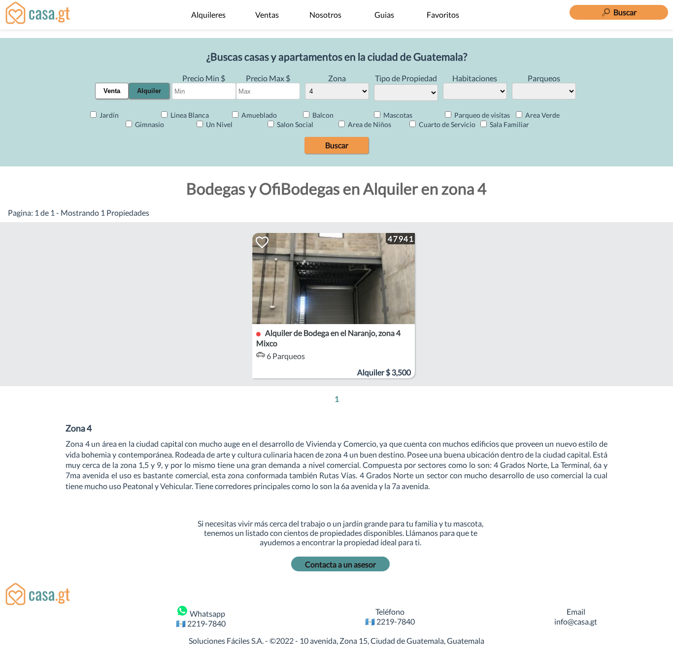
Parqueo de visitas (481, 115)
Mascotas (397, 115)
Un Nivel (218, 124)
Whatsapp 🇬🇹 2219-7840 (201, 618)
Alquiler (149, 91)
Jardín (108, 115)
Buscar (336, 145)
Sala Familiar (508, 124)
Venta (111, 91)
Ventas (267, 14)
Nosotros (325, 14)
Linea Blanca (189, 115)
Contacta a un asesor (340, 564)
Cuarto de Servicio (446, 124)
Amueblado (258, 115)
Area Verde (542, 115)
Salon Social (294, 124)
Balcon (322, 115)
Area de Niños (368, 124)
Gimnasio (149, 124)
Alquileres (208, 14)
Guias (384, 14)
